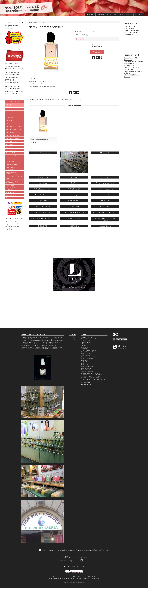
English (69, 566)
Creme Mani (9, 117)
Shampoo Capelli (11, 158)
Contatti (129, 14)
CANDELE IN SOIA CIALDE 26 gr (12, 182)
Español (75, 566)
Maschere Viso (10, 109)
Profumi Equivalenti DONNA (36, 22)
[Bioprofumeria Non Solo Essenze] (74, 8)
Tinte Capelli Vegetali (12, 164)
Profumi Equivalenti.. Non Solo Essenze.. (110, 14)
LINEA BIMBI (10, 192)
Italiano (81, 566)
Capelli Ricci (9, 147)
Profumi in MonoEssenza (13, 135)
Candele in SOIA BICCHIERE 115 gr (11, 172)
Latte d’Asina (10, 114)
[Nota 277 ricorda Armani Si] (51, 54)
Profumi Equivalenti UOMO (14, 126)
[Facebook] (114, 335)
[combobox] (97, 35)
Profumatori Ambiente (12, 156)
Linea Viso (9, 123)
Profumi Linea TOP (11, 132)
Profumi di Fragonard (12, 141)
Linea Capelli (9, 144)
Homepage (90, 14)
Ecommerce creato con (74, 582)
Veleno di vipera (10, 112)
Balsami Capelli (10, 161)
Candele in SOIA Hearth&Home (11, 168)
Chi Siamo (138, 14)
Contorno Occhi (10, 153)
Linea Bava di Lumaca (12, 101)
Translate (80, 573)
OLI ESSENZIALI (11, 195)
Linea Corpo (9, 120)
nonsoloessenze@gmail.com (91, 578)
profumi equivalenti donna (74, 99)
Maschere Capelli (11, 150)
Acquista (97, 52)
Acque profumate (11, 198)
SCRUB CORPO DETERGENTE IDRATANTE (11, 187)
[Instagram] (116, 335)
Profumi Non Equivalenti (13, 138)
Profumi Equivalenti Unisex (13, 129)
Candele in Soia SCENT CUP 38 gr (14, 177)
